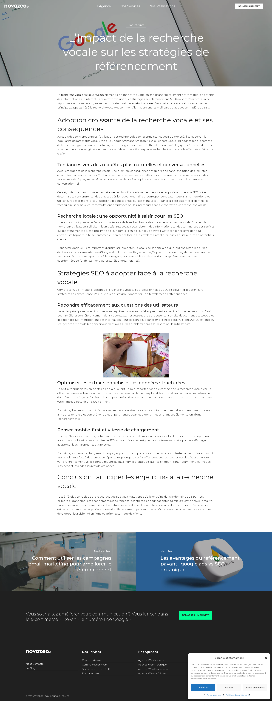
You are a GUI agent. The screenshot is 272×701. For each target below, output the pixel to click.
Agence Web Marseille (151, 660)
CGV (47, 696)
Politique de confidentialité (238, 695)
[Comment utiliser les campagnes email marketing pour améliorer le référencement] (68, 561)
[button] (265, 657)
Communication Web (94, 664)
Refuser (229, 687)
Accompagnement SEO (96, 669)
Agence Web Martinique (152, 664)
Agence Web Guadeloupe (153, 669)
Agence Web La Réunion (152, 673)
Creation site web (92, 660)
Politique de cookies (215, 695)
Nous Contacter (35, 663)
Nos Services (91, 652)
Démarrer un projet (195, 615)
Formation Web (91, 673)
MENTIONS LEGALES (59, 696)
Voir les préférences (255, 687)
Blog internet (136, 25)
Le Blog (30, 668)
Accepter (203, 687)
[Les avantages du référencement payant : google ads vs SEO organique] (204, 561)
